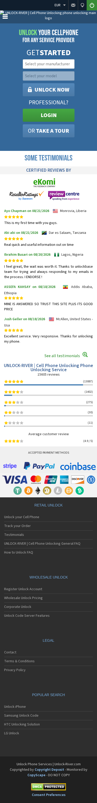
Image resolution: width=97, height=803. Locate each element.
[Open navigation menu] (5, 17)
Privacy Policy (15, 670)
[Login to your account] (92, 5)
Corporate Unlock (17, 606)
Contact (10, 652)
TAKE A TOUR (48, 131)
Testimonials (14, 534)
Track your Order (17, 526)
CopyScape (36, 775)
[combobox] (48, 64)
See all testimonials (62, 356)
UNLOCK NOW (51, 90)
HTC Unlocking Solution (22, 724)
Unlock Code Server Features (27, 615)
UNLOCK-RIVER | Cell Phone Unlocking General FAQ (42, 543)
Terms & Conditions (19, 661)
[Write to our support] (73, 5)
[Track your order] (82, 5)
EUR (58, 5)
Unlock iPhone (15, 706)
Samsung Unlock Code (21, 715)
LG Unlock (11, 733)
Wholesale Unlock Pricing (23, 598)
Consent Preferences (48, 795)
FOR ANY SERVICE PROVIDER (48, 36)
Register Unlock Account (23, 589)
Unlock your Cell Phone (21, 517)
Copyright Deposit (49, 769)
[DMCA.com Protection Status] (48, 787)
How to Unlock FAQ (18, 552)
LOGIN (49, 115)
